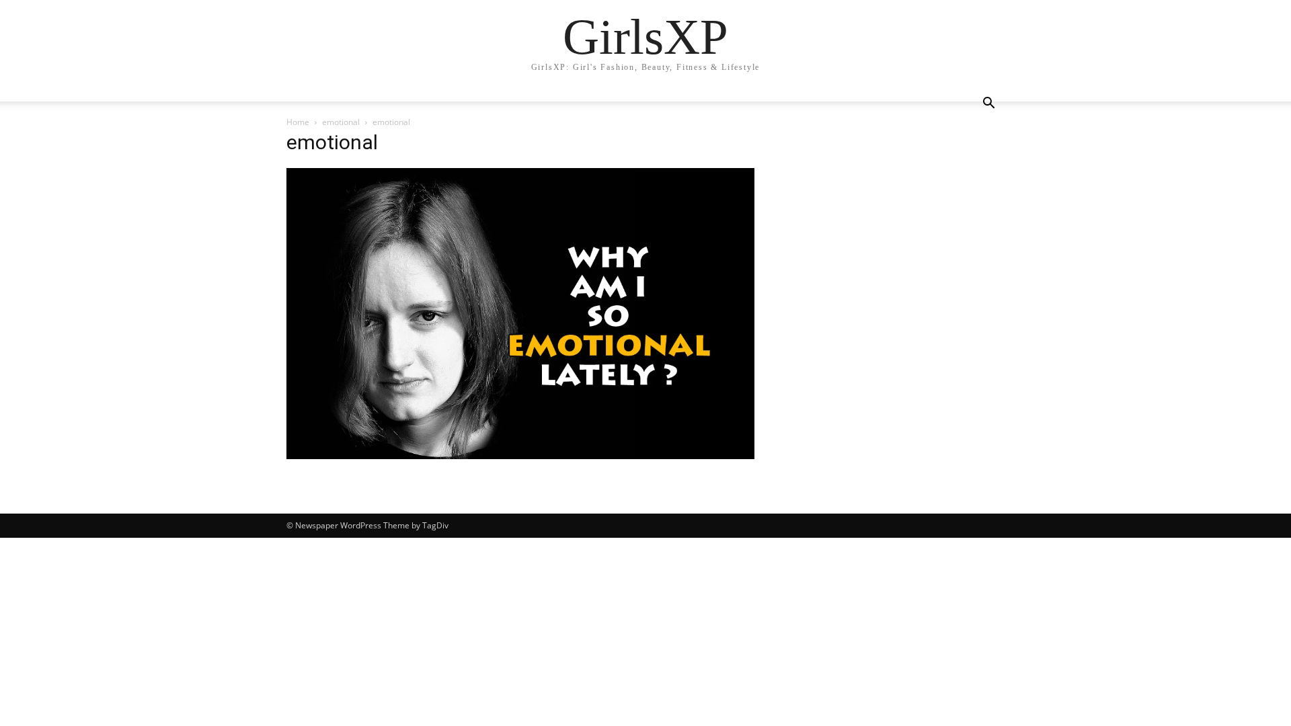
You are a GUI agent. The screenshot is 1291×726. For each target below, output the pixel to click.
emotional (341, 122)
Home (297, 122)
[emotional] (520, 455)
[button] (988, 104)
